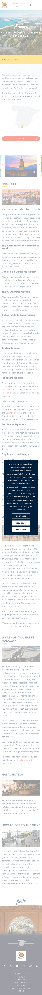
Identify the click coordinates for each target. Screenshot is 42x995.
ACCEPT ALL (21, 530)
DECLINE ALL (21, 523)
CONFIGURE (21, 516)
